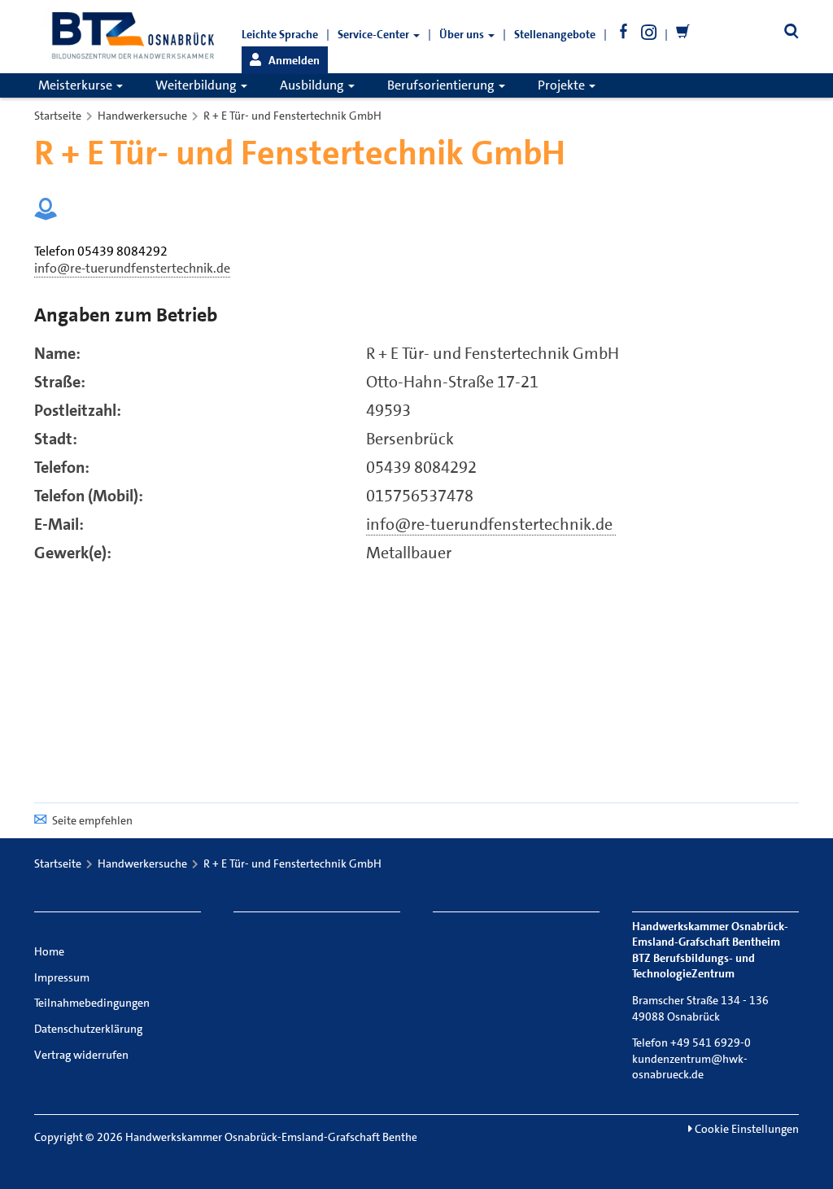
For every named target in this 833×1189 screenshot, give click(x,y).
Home (49, 951)
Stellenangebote (554, 34)
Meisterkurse (76, 85)
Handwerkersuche (142, 115)
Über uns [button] (462, 34)
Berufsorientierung (442, 85)
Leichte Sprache (280, 34)
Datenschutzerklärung (88, 1028)
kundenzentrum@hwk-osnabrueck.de (690, 1066)
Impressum (61, 977)
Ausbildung (313, 85)
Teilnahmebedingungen (92, 1002)
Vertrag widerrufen (81, 1054)
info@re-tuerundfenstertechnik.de (491, 524)
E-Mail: (59, 524)
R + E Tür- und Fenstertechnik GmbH (292, 115)
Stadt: (55, 438)
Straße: (59, 381)
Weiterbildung (197, 85)
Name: (57, 353)
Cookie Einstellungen (745, 1128)
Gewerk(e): (72, 552)
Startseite (57, 115)
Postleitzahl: (77, 410)
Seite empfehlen (92, 820)
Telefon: (61, 467)
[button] (285, 60)
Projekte (562, 85)
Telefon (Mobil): (88, 495)
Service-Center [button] (375, 34)
